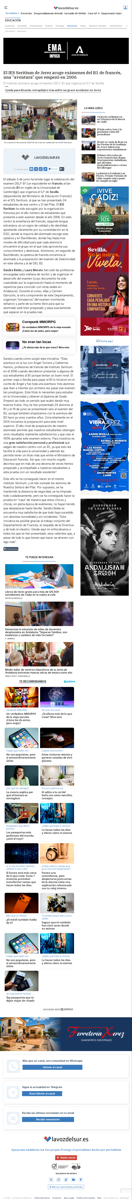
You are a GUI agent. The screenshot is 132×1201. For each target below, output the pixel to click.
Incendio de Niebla (75, 13)
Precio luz (26, 13)
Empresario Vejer (111, 13)
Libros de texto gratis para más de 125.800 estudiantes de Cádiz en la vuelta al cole (32, 593)
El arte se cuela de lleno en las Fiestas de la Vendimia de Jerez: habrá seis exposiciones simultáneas (112, 146)
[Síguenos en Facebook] (80, 1179)
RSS (99, 1198)
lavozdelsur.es (47, 157)
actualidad (10, 31)
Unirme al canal (52, 1067)
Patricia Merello (14, 598)
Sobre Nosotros (42, 1198)
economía (9, 26)
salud (83, 26)
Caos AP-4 (93, 13)
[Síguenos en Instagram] (58, 1179)
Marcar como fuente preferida (67, 1187)
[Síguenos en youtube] (73, 1179)
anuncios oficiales (98, 26)
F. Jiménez (10, 638)
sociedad (22, 26)
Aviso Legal (69, 1198)
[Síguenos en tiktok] (66, 1179)
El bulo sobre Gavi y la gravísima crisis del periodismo (109, 132)
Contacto (56, 1198)
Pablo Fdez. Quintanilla (17, 676)
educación (72, 26)
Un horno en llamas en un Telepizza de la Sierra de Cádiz (111, 119)
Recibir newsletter (48, 1119)
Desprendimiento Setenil (48, 13)
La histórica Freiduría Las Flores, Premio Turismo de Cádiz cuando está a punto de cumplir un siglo (111, 177)
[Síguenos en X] (51, 1179)
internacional (36, 26)
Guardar (55, 169)
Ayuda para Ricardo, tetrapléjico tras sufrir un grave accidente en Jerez (53, 90)
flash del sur (116, 26)
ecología (60, 26)
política (48, 26)
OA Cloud (124, 1198)
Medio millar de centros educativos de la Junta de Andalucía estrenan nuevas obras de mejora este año (38, 671)
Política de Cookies (86, 1198)
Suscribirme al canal (42, 1093)
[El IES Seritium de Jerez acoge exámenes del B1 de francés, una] (66, 8)
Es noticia (11, 13)
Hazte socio (67, 1157)
